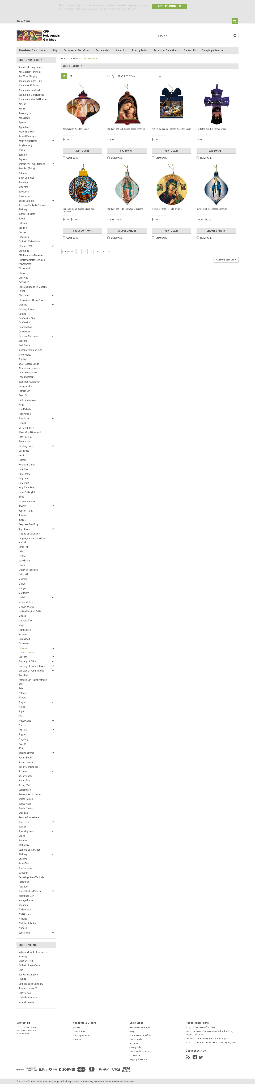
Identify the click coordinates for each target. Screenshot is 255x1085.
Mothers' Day (25, 620)
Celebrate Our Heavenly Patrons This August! (207, 1038)
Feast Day (23, 395)
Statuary (23, 854)
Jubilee (22, 519)
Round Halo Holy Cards (30, 67)
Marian (22, 583)
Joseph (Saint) (26, 510)
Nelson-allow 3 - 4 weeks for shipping (33, 954)
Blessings (23, 182)
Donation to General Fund (31, 94)
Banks (22, 150)
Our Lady (23, 656)
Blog (54, 50)
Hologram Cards (27, 464)
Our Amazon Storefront (76, 50)
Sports (22, 835)
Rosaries (23, 771)
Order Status (79, 1031)
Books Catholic (26, 200)
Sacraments (25, 789)
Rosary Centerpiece (28, 766)
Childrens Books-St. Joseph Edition (33, 288)
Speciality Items (27, 831)
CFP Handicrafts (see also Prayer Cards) (32, 262)
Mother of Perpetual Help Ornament (167, 209)
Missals (22, 615)
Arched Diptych (26, 131)
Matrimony (24, 592)
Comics (22, 313)
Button (22, 218)
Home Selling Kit (27, 492)
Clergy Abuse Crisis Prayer (32, 300)
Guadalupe (24, 450)
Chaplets (23, 273)
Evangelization (26, 386)
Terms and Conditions (166, 50)
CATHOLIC (24, 282)
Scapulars (23, 812)
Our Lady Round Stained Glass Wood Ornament (79, 210)
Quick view (83, 121)
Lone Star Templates (124, 1081)
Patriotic (23, 693)
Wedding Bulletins (27, 923)
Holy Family (24, 473)
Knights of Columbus (29, 533)
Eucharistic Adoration (29, 381)
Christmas (24, 250)
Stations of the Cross (29, 849)
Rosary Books (26, 757)
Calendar (23, 223)
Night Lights (25, 629)
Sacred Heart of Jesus (30, 794)
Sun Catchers (25, 868)
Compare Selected (226, 260)
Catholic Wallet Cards (29, 241)
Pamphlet (23, 675)
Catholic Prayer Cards (29, 965)
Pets (21, 688)
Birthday (23, 173)
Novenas (23, 634)
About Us (121, 50)
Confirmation (25, 327)
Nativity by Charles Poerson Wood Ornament (171, 129)
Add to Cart (82, 150)
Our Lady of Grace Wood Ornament (212, 209)
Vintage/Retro (26, 900)
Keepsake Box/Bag (28, 524)
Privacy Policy (140, 50)
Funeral (22, 423)
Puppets (23, 734)
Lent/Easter (25, 560)
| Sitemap (74, 1081)
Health (22, 455)
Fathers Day (24, 390)
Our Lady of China (27, 661)
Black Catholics (26, 177)
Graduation (24, 441)
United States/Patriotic (30, 891)
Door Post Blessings (29, 363)
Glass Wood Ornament (30, 432)
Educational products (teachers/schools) (29, 370)
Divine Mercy (25, 354)
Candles (23, 227)
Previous (69, 251)
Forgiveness (25, 413)
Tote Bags (24, 886)
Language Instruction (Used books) (32, 540)
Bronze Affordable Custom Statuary (32, 207)
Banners (23, 154)
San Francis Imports (29, 974)
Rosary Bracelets (27, 762)
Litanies (23, 565)
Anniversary (24, 117)
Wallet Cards (25, 909)
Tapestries (24, 881)
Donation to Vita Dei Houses (33, 99)
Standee (23, 840)
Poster (22, 716)
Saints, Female (26, 799)
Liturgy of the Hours (29, 569)
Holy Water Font (27, 487)
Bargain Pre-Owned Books (32, 164)
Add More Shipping (28, 76)
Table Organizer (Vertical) (31, 877)
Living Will (23, 574)
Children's (23, 277)
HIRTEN (22, 979)
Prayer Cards (25, 720)
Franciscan (24, 418)
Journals (23, 515)
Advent (22, 104)
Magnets (23, 579)
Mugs (21, 625)
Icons (21, 496)
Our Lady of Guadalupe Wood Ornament (125, 209)
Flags (21, 404)
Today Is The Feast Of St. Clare (200, 1027)
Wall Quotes (25, 914)
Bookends (24, 191)
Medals (22, 597)
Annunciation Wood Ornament (76, 129)
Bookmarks (24, 196)
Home (64, 59)
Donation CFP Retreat (29, 85)
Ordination (24, 643)
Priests (22, 725)
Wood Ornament (28, 652)
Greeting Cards (26, 446)
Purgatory (23, 739)
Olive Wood (24, 639)
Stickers (23, 859)
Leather (22, 556)
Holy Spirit (24, 483)
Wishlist (77, 1027)
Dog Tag (23, 359)
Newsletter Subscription (32, 50)
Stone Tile (24, 863)
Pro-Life (23, 730)
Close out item (26, 960)
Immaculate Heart (27, 501)
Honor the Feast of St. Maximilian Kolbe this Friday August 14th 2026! (209, 1033)
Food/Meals (25, 409)
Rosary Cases (25, 776)
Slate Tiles (24, 822)
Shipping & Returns (212, 50)
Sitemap (77, 1039)
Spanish (23, 826)
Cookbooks (25, 331)
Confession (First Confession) (27, 320)
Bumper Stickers (27, 213)
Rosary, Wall (25, 785)
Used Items (24, 932)
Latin (21, 551)
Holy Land (23, 478)
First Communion (27, 400)
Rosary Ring (24, 780)
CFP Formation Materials (31, 255)
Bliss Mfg (23, 186)
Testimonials (103, 50)
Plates (22, 706)
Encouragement (26, 377)
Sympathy (23, 872)
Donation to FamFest (29, 90)
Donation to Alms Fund (30, 81)
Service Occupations (29, 817)
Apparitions (24, 127)
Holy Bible (23, 469)
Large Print (24, 546)
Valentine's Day (26, 895)
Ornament (23, 648)
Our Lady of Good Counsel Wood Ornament (126, 129)
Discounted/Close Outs (30, 350)
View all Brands (26, 1002)
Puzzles (23, 743)
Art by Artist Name (28, 140)
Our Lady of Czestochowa (32, 666)
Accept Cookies (169, 6)
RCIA (21, 748)
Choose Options (82, 230)
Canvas (22, 232)
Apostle (23, 122)
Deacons (23, 340)
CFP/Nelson (25, 993)
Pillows (22, 697)
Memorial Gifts (26, 602)
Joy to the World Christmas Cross (211, 129)
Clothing (23, 304)
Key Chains (24, 529)
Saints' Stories (26, 808)
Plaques (23, 702)
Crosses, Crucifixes (28, 336)
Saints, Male (25, 803)
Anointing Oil (25, 113)
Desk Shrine (24, 345)
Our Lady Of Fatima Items (31, 670)
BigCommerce (97, 1081)
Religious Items (26, 752)
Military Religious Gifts (30, 611)
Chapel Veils (25, 268)
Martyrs (22, 588)
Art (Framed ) (25, 145)
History (22, 459)
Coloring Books (26, 309)
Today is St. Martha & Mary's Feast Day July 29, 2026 (211, 1042)
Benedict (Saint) (27, 168)
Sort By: (111, 76)
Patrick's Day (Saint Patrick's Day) (33, 681)
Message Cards (26, 606)
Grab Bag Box (25, 437)
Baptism (23, 159)
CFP (21, 969)
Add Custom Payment (30, 71)
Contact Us (190, 50)
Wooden (23, 928)
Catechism (24, 237)
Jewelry (22, 506)
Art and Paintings (27, 136)
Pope (21, 711)
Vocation (23, 905)
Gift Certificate (26, 427)
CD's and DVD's (26, 246)
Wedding (23, 918)
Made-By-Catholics (28, 997)
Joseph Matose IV (28, 988)
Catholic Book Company (31, 983)
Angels (22, 108)
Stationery (24, 845)
